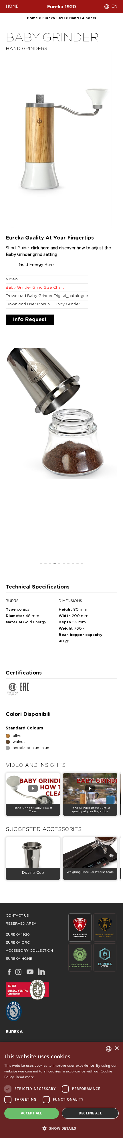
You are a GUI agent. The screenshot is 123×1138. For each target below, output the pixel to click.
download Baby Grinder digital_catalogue (47, 296)
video (12, 279)
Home (32, 18)
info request (30, 319)
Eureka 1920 (61, 7)
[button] (61, 1128)
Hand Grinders (82, 18)
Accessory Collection (29, 950)
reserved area (21, 923)
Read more (25, 1076)
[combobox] (109, 1049)
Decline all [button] (90, 1113)
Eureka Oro (18, 942)
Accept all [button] (31, 1113)
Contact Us (17, 915)
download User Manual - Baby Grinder (43, 304)
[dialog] (61, 1090)
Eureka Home (19, 958)
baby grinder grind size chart (35, 288)
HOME (12, 7)
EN (114, 7)
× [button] (116, 1048)
